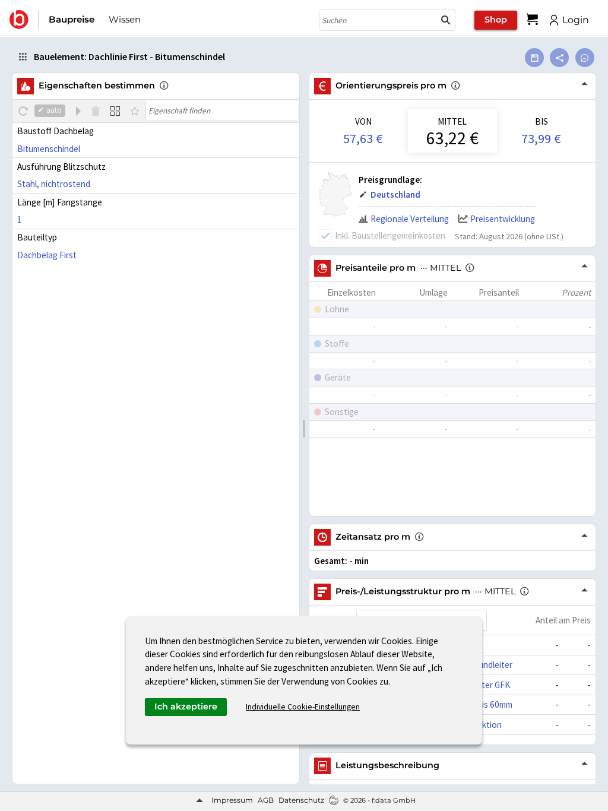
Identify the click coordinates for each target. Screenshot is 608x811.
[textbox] (222, 110)
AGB (266, 800)
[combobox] (378, 20)
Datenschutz (301, 800)
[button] (446, 20)
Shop (495, 19)
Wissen (125, 19)
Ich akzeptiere (185, 706)
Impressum (232, 800)
